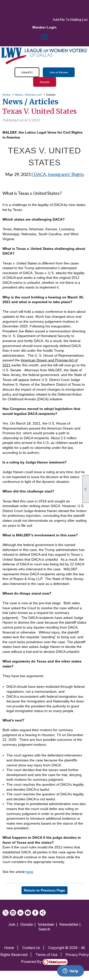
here (29, 871)
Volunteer (46, 924)
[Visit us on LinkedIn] (20, 913)
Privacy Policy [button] (77, 954)
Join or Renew (58, 72)
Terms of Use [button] (47, 954)
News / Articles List (28, 94)
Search (44, 928)
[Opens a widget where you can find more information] (70, 971)
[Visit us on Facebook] (35, 913)
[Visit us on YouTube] (28, 913)
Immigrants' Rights (66, 174)
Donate (44, 82)
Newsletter (69, 924)
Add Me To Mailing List (70, 19)
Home (6, 94)
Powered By (32, 961)
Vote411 (27, 72)
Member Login (44, 27)
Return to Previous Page (44, 890)
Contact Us (31, 948)
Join (11, 924)
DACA (40, 174)
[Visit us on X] (5, 913)
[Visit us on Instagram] (13, 913)
